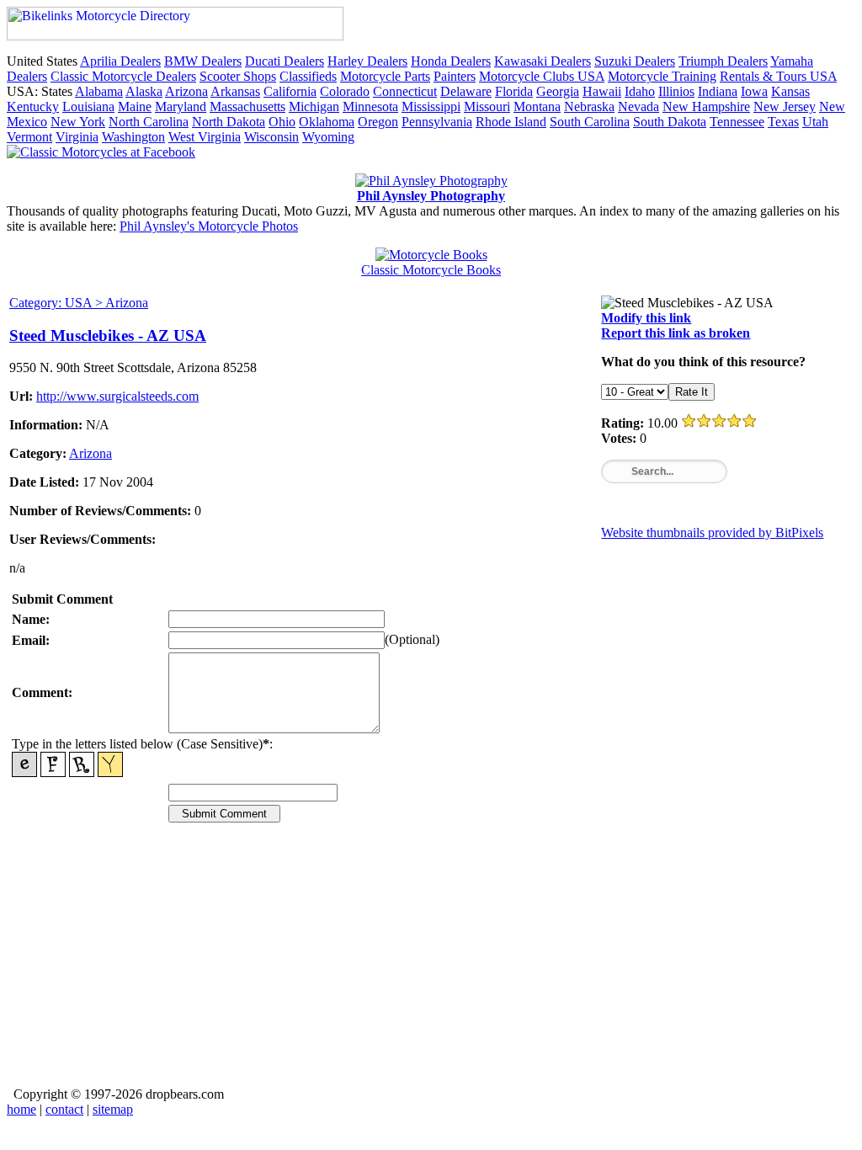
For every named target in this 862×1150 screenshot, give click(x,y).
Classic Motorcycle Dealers (123, 76)
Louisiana (88, 106)
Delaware (466, 91)
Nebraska (589, 106)
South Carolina (590, 121)
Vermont (29, 137)
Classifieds (308, 76)
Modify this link (646, 318)
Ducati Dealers (284, 61)
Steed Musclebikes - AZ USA (107, 335)
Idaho (640, 91)
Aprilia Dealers (120, 61)
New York (78, 121)
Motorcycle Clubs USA (541, 76)
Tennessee (737, 121)
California (290, 91)
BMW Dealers (203, 61)
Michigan (314, 106)
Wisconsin (271, 137)
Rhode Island (511, 121)
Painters (455, 76)
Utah (815, 121)
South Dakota (669, 121)
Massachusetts (247, 106)
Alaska (143, 91)
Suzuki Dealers (634, 61)
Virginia (77, 137)
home (21, 1109)
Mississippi (431, 106)
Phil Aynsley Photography (431, 196)
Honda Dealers (451, 61)
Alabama (99, 91)
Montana (537, 106)
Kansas (790, 91)
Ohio (282, 121)
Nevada (638, 106)
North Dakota (228, 121)
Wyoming (328, 137)
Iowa (754, 91)
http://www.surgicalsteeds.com (117, 396)
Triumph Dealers (723, 61)
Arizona (186, 91)
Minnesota (370, 106)
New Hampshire (706, 106)
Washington (133, 137)
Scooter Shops (238, 76)
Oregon (378, 121)
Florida (514, 91)
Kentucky (33, 106)
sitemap (113, 1109)
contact (64, 1109)
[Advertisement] (431, 966)
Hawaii (602, 91)
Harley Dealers (367, 61)
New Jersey (784, 106)
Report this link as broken (675, 333)
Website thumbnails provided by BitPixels (712, 532)
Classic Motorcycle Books (431, 270)
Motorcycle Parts (385, 76)
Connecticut (405, 91)
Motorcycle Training (662, 76)
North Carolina (149, 121)
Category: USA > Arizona (78, 302)
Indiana (717, 91)
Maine (135, 106)
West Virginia (204, 137)
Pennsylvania (437, 121)
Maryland (180, 106)
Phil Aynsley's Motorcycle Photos (209, 226)
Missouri (487, 106)
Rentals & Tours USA (778, 76)
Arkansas (235, 91)
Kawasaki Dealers (542, 61)
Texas (783, 121)
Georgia (557, 91)
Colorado (345, 91)
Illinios (676, 91)
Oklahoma (326, 121)
